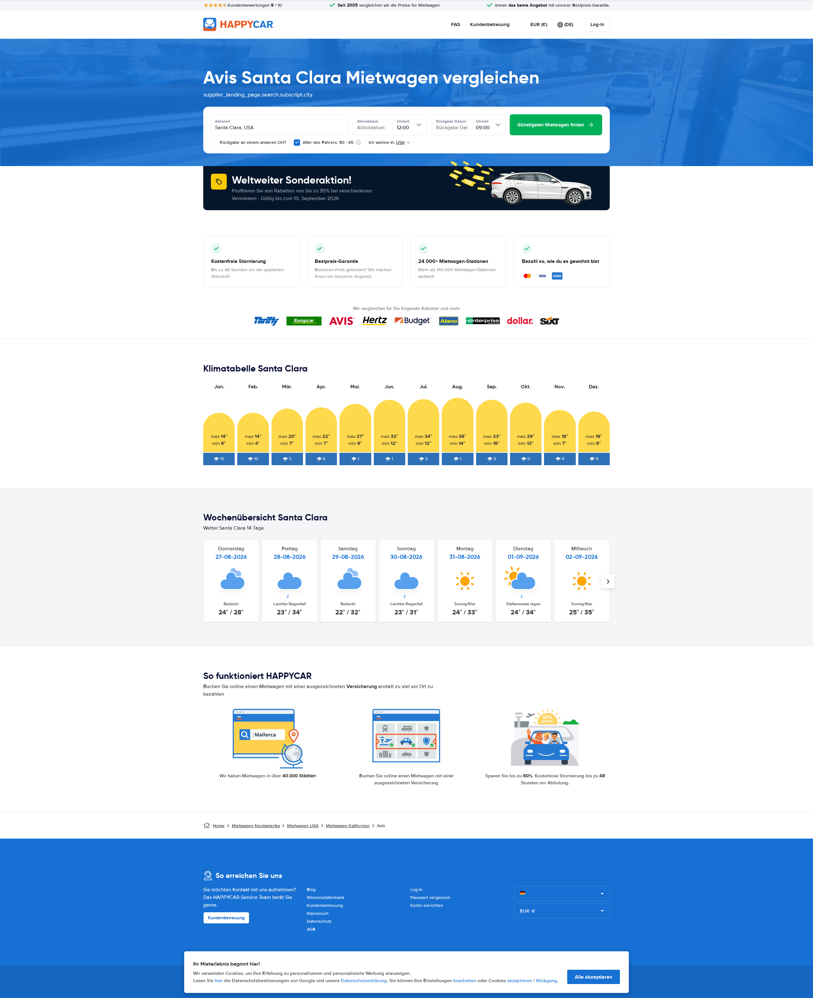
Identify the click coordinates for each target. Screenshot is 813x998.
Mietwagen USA (303, 825)
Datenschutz (319, 921)
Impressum (317, 913)
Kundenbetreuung (490, 24)
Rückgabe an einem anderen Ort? (252, 142)
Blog (311, 889)
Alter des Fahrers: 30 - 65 (328, 142)
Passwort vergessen (430, 897)
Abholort (222, 121)
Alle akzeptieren (593, 977)
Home (219, 825)
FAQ (455, 24)
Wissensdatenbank (325, 897)
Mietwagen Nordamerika (256, 825)
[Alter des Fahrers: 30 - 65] (297, 142)
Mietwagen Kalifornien (348, 825)
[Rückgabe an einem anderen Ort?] (214, 142)
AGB (311, 929)
